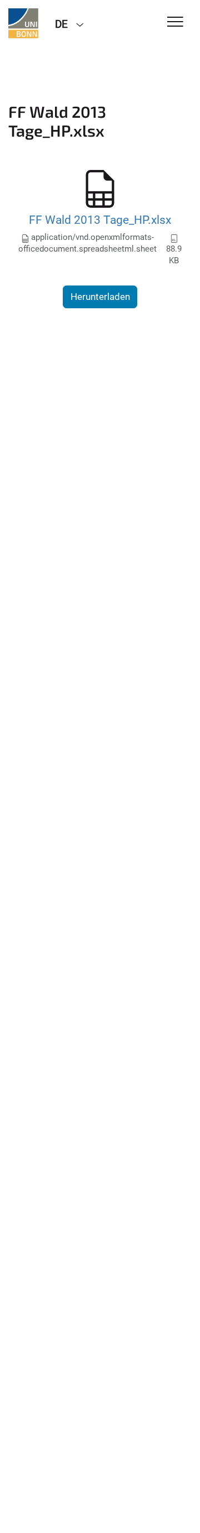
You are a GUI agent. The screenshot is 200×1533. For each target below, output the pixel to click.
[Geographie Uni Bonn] (23, 23)
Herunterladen (100, 296)
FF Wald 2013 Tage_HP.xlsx (100, 220)
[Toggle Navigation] (175, 22)
